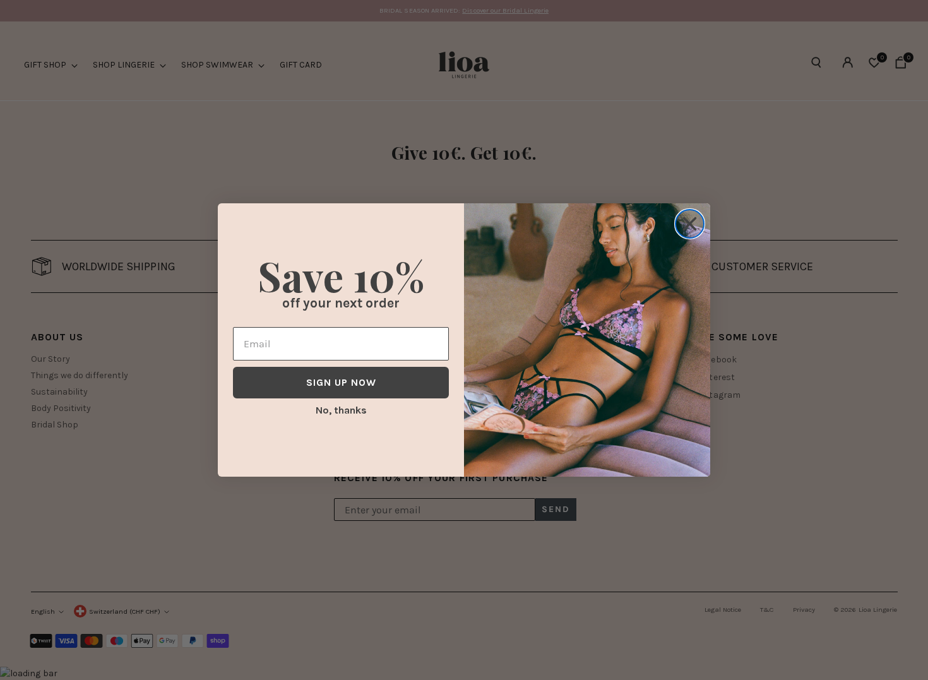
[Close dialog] (689, 224)
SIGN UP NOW (341, 382)
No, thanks (341, 410)
